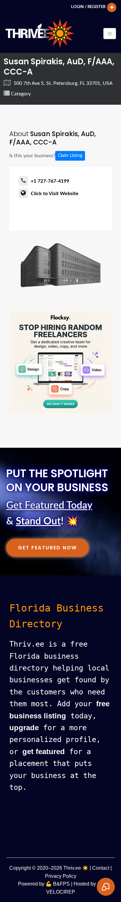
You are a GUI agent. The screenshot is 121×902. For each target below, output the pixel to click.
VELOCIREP (60, 892)
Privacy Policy (60, 876)
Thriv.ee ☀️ (75, 868)
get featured (43, 751)
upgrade (24, 727)
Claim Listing (70, 155)
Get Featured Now (47, 547)
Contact (100, 868)
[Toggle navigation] (109, 33)
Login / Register (88, 7)
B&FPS (61, 883)
